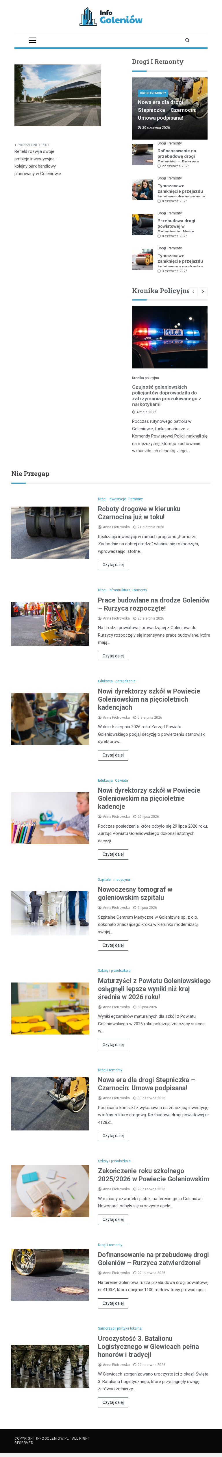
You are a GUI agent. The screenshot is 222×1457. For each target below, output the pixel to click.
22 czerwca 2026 (176, 166)
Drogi (102, 499)
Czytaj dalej (113, 564)
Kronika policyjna (145, 378)
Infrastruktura (119, 590)
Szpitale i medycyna (114, 880)
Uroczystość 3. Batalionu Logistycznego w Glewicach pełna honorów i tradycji (148, 1347)
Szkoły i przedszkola (114, 971)
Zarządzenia (125, 681)
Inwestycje (117, 499)
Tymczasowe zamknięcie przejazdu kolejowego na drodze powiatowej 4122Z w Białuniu (180, 266)
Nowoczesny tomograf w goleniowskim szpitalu (135, 894)
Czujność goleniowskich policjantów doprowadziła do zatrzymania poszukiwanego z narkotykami (166, 395)
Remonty (135, 499)
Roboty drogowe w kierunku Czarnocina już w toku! (139, 513)
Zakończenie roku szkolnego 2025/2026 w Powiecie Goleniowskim (153, 1175)
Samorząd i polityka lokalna (120, 1328)
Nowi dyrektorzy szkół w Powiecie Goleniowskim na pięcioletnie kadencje (149, 799)
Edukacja (105, 681)
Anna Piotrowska (116, 527)
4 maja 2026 (146, 412)
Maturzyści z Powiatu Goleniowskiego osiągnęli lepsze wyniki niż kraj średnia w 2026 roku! (154, 989)
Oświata (121, 780)
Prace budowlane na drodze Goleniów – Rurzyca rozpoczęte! (154, 604)
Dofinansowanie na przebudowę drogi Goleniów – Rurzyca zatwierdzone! (178, 159)
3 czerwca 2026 (175, 271)
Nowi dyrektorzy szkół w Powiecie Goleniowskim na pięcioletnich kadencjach (149, 699)
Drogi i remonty (153, 93)
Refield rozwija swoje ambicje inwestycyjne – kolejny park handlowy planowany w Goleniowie (37, 162)
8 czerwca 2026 (175, 201)
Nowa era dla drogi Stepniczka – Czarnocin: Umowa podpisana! (167, 110)
